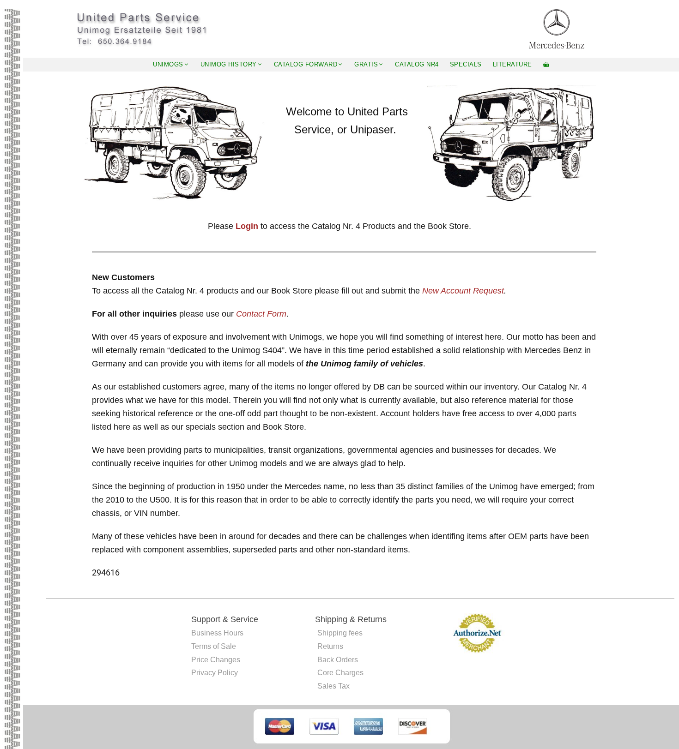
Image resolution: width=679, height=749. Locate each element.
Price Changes (215, 660)
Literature (512, 64)
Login (247, 226)
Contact (251, 313)
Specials (466, 64)
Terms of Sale (213, 646)
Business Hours (217, 633)
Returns (330, 646)
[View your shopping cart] (546, 65)
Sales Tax (333, 686)
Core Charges (340, 673)
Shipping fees (340, 633)
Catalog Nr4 (417, 64)
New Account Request (463, 290)
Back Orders (337, 660)
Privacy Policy (214, 673)
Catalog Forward (306, 64)
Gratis (366, 64)
